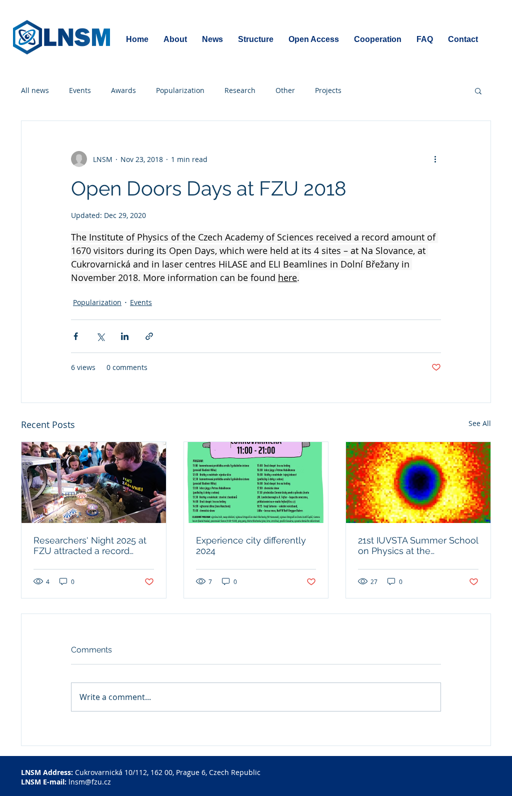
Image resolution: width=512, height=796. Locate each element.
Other (285, 90)
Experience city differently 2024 (251, 545)
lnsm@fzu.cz (89, 781)
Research (240, 90)
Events (80, 90)
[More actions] (435, 159)
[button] (478, 90)
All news (35, 90)
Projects (328, 90)
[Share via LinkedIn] (125, 336)
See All (479, 423)
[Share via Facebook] (75, 336)
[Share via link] (149, 336)
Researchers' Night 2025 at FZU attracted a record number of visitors (90, 545)
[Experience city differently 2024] (256, 482)
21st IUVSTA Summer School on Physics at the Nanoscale (418, 545)
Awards (123, 90)
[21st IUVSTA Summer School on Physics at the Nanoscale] (418, 482)
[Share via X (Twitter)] (100, 336)
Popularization (180, 90)
